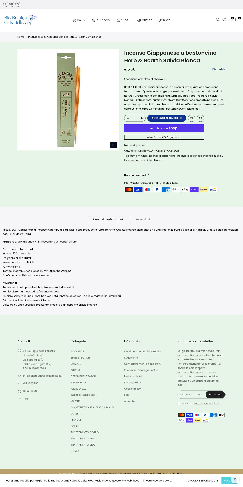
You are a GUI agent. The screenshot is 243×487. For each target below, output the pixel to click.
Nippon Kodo (140, 145)
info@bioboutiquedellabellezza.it (43, 376)
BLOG (167, 20)
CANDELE (76, 364)
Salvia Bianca (154, 160)
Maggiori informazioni (202, 480)
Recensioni (143, 219)
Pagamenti (131, 357)
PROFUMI (76, 420)
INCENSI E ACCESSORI (166, 150)
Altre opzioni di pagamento (164, 137)
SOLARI (75, 426)
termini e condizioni (206, 403)
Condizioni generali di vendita (142, 351)
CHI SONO (103, 20)
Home (81, 20)
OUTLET (147, 20)
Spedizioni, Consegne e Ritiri (141, 370)
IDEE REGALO (145, 150)
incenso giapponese (189, 156)
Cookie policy (132, 389)
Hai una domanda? (136, 175)
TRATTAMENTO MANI (83, 438)
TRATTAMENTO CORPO (85, 432)
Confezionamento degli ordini (142, 364)
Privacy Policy (132, 382)
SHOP (124, 20)
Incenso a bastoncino (162, 156)
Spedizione (131, 79)
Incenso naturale (134, 160)
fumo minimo (138, 156)
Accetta (229, 480)
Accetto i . (201, 403)
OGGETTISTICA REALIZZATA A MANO (92, 407)
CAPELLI (75, 370)
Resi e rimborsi (133, 376)
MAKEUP (75, 401)
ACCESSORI (77, 351)
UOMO (75, 451)
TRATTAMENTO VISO (83, 444)
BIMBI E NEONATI (80, 357)
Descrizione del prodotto (109, 219)
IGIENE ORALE (78, 389)
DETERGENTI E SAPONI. (84, 376)
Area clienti (131, 401)
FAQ (126, 395)
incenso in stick (212, 156)
